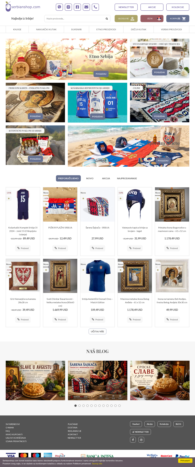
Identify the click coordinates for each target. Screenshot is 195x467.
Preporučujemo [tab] (68, 178)
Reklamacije (74, 431)
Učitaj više (97, 331)
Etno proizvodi (106, 29)
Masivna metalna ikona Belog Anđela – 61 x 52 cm (134, 300)
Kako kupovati (14, 434)
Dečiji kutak (138, 29)
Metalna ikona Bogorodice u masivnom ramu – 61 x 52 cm (172, 229)
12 (119, 406)
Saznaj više (97, 463)
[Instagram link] (141, 440)
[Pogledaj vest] (35, 380)
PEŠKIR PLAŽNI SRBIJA (60, 227)
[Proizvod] (23, 204)
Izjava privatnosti (16, 441)
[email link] (86, 7)
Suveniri (76, 29)
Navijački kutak (46, 29)
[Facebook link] (133, 440)
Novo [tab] (90, 178)
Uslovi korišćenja (16, 438)
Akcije (152, 7)
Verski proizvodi (171, 29)
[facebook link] (77, 7)
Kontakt (73, 434)
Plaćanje (73, 424)
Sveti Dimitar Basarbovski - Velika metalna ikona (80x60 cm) (60, 302)
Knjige (17, 29)
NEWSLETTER (126, 7)
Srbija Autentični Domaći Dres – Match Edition (97, 300)
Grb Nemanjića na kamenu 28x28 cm (23, 300)
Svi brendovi (13, 424)
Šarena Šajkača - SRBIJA (97, 227)
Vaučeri (136, 424)
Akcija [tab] (106, 178)
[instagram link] (68, 7)
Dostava (72, 427)
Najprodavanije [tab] (127, 178)
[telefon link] (95, 7)
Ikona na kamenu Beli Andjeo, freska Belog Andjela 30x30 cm (172, 300)
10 (111, 406)
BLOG (178, 424)
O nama (10, 427)
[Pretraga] (106, 18)
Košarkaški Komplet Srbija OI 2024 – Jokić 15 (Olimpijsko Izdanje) (23, 231)
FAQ (8, 431)
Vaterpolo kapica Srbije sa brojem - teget (135, 229)
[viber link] (59, 7)
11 (115, 406)
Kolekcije (178, 7)
